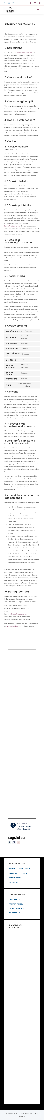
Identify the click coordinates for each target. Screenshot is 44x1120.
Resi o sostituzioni (18, 873)
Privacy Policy (16, 904)
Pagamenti (14, 882)
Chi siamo (13, 899)
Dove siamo (22, 823)
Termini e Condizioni (18, 869)
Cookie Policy (15, 908)
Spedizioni (14, 878)
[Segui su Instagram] (9, 2)
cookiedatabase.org (14, 626)
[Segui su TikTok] (13, 2)
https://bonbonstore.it (24, 53)
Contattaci (14, 913)
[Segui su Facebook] (5, 2)
